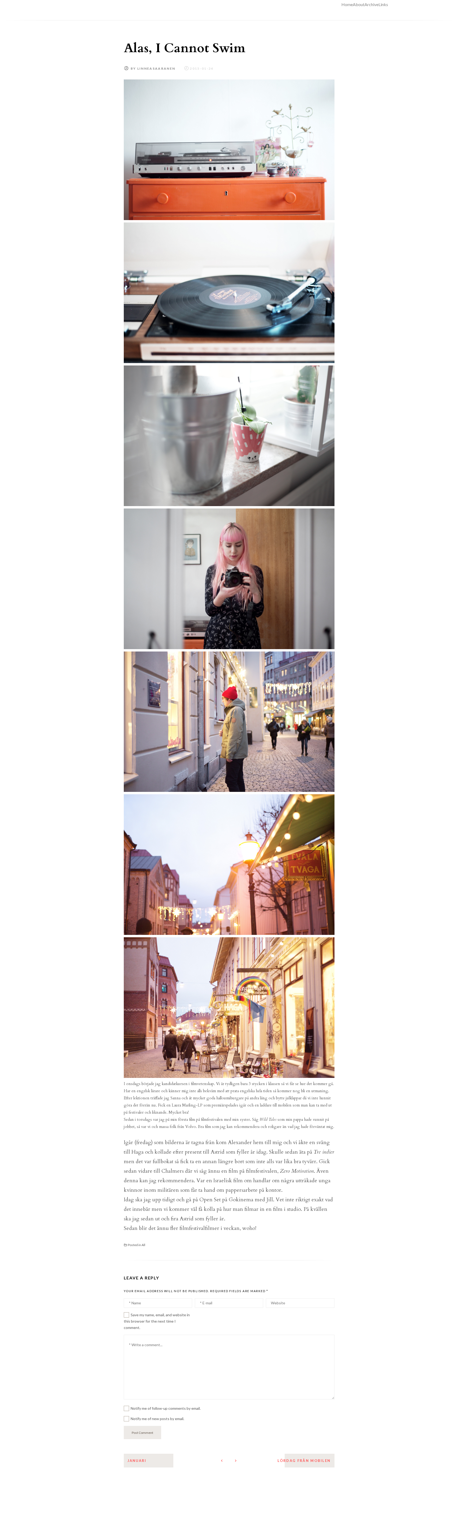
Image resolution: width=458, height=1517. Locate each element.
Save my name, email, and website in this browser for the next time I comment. (157, 1321)
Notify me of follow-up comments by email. (166, 1408)
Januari (137, 1460)
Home (347, 4)
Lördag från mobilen (304, 1460)
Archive (371, 4)
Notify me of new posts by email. (157, 1418)
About (358, 4)
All (143, 1245)
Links (383, 4)
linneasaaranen (156, 68)
